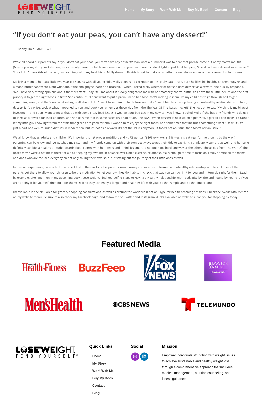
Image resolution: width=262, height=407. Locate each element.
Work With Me (171, 9)
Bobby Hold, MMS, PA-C (35, 49)
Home (129, 9)
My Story (147, 9)
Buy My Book (198, 9)
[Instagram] (135, 356)
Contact (221, 9)
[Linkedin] (144, 356)
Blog (237, 9)
